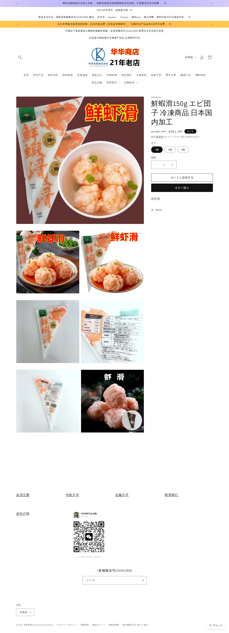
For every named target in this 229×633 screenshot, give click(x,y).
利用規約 (85, 625)
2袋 (170, 149)
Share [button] (158, 209)
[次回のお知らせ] (212, 3)
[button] (20, 57)
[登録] (143, 580)
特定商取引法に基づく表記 (135, 625)
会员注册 (22, 495)
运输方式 (121, 495)
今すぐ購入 (182, 187)
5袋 (183, 149)
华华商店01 (28, 625)
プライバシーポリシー (66, 625)
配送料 (159, 136)
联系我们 (171, 495)
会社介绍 (22, 513)
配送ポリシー (98, 625)
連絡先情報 (114, 625)
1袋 (157, 149)
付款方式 (72, 495)
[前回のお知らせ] (17, 3)
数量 (153, 157)
